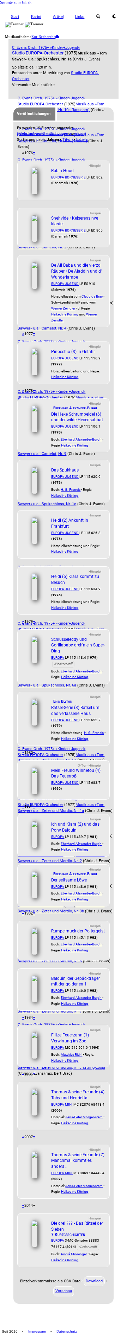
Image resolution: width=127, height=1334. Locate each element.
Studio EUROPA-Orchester (38, 53)
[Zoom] (98, 16)
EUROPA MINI (62, 1104)
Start (15, 16)
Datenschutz (66, 1331)
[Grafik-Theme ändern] (114, 16)
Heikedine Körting (64, 314)
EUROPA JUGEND (65, 284)
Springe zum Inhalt (15, 2)
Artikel (58, 16)
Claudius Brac (92, 296)
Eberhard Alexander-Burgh (81, 439)
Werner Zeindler (63, 308)
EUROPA (57, 657)
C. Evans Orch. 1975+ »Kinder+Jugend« (46, 47)
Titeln (67, 139)
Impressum (37, 1331)
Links (79, 16)
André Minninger (74, 1254)
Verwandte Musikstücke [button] (33, 85)
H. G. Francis (70, 490)
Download (94, 1281)
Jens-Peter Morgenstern (84, 1117)
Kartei (36, 16)
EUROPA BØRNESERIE (68, 177)
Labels (82, 139)
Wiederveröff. (63, 664)
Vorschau (63, 1291)
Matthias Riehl (71, 1054)
